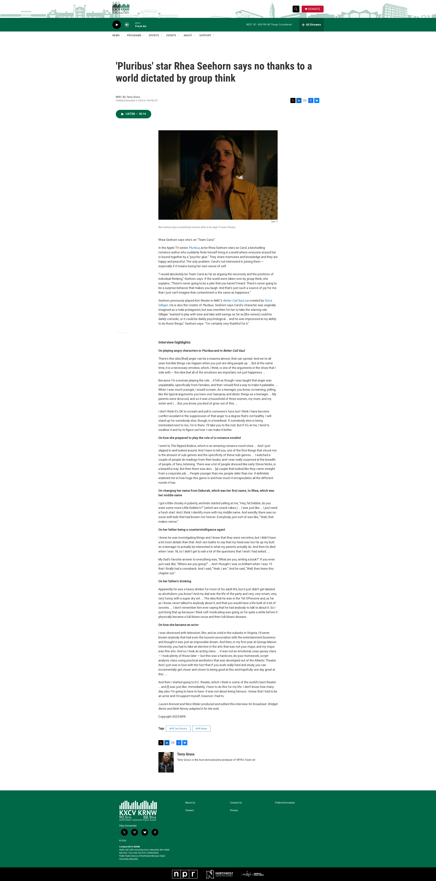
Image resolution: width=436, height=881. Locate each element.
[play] (116, 25)
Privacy (234, 810)
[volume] (127, 25)
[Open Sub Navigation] (122, 35)
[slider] (132, 24)
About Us (190, 802)
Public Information (285, 802)
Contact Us (236, 802)
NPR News (201, 728)
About (188, 35)
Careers (189, 810)
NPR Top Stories (178, 728)
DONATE (314, 9)
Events (171, 35)
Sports (154, 35)
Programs (134, 35)
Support (205, 35)
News (116, 35)
